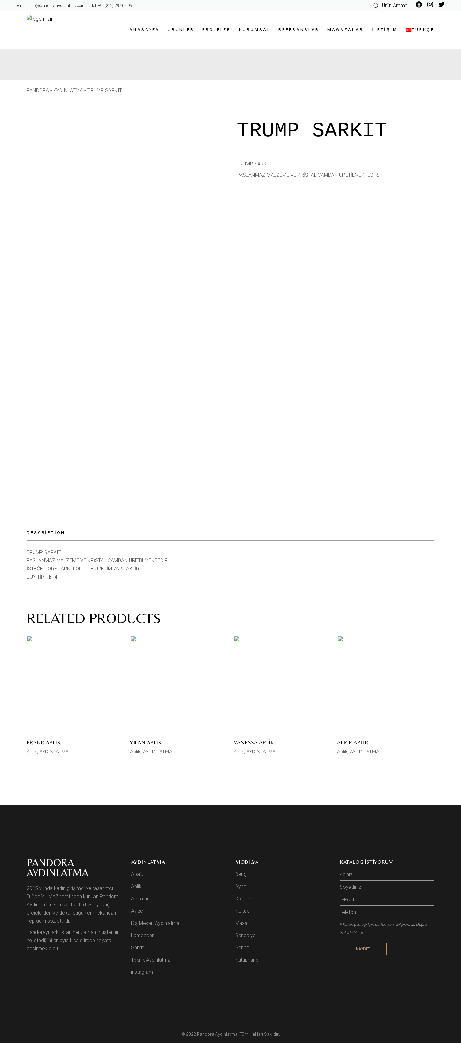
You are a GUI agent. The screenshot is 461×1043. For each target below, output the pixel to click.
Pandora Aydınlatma (217, 1034)
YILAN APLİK (146, 742)
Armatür (140, 899)
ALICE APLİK (352, 742)
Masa (241, 923)
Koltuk (242, 911)
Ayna (240, 886)
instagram (142, 972)
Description (46, 532)
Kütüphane (246, 960)
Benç (240, 874)
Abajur (138, 874)
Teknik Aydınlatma (151, 960)
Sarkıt (137, 948)
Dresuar (243, 899)
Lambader (142, 935)
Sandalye (245, 935)
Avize (137, 911)
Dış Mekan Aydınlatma (155, 923)
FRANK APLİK (44, 742)
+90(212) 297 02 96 (115, 5)
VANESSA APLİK (254, 742)
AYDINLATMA (54, 752)
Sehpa (242, 948)
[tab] (50, 533)
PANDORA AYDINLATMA (57, 867)
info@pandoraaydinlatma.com (56, 5)
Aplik (32, 752)
